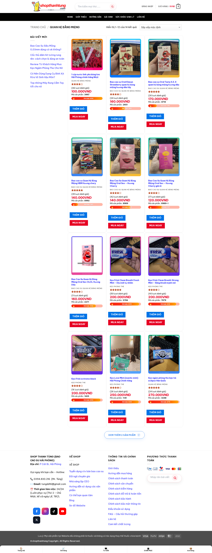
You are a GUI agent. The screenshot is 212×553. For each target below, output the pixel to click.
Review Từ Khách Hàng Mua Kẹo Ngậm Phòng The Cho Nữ (46, 66)
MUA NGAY (78, 116)
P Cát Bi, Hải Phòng (50, 464)
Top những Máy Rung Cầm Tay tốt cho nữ (47, 84)
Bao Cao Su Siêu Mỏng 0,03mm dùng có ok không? (45, 47)
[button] (147, 6)
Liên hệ (141, 17)
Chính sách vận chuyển (120, 483)
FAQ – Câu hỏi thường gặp (123, 514)
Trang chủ (38, 27)
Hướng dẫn (95, 17)
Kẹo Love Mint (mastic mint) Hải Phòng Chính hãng (124, 379)
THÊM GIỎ (78, 108)
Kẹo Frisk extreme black (83, 379)
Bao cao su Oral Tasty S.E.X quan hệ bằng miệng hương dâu (163, 83)
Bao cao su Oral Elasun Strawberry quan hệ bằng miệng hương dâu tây (122, 85)
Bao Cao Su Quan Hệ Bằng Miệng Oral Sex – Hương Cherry (123, 183)
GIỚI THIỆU (81, 17)
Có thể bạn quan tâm (81, 495)
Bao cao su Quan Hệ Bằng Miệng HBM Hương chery (84, 182)
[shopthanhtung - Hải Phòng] (50, 6)
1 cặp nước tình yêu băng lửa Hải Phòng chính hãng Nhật (85, 76)
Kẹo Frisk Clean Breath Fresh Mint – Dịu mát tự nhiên (124, 281)
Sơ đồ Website (77, 505)
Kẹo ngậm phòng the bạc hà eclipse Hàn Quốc (162, 379)
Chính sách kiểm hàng (120, 488)
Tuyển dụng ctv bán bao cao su (86, 471)
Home (70, 17)
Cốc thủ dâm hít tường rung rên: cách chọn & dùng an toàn (47, 57)
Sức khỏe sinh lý (125, 17)
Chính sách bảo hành (119, 498)
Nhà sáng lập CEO (79, 481)
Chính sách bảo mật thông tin (124, 503)
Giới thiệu (113, 468)
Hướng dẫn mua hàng (120, 473)
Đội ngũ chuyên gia (79, 476)
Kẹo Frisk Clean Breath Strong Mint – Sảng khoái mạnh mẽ (163, 281)
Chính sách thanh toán (120, 478)
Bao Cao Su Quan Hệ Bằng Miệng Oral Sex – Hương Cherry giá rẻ (161, 183)
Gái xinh (108, 17)
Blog (71, 500)
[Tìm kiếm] (112, 6)
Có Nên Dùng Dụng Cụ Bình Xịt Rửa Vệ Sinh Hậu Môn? (47, 75)
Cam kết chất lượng (119, 524)
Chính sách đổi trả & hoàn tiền (124, 493)
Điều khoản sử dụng (119, 509)
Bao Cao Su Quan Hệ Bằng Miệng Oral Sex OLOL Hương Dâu (85, 282)
